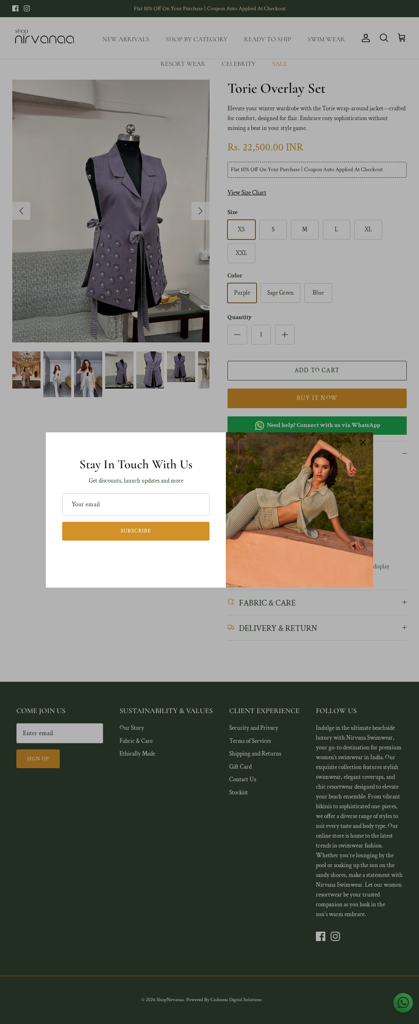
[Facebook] (130, 556)
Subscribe (136, 531)
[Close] (363, 443)
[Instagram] (142, 556)
